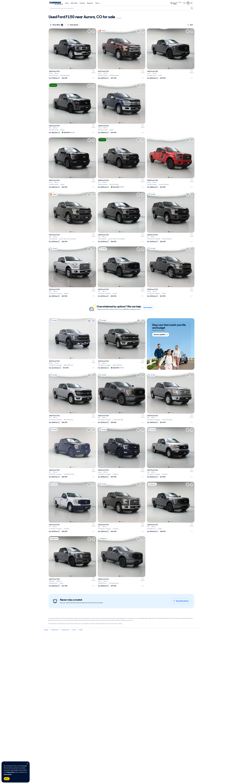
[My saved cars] (184, 3)
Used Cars (54, 630)
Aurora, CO (65, 630)
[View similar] (89, 31)
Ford (74, 630)
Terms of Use (7, 774)
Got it (7, 779)
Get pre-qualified (159, 334)
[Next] (93, 48)
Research (90, 3)
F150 (80, 630)
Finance (82, 3)
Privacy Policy (10, 772)
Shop (67, 3)
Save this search (182, 601)
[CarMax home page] (56, 3)
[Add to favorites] (93, 31)
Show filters (57, 25)
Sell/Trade (74, 3)
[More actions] (93, 78)
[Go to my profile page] (190, 3)
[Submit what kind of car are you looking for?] (191, 8)
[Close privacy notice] (27, 763)
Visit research (147, 307)
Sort (191, 25)
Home (46, 630)
